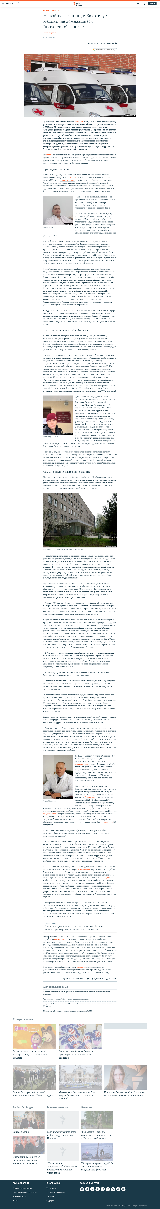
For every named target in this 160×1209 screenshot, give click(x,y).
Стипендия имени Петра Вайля (25, 1192)
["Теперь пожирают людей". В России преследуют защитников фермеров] (97, 1152)
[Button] (93, 43)
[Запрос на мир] (29, 1120)
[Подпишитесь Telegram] (103, 1189)
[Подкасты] (118, 1189)
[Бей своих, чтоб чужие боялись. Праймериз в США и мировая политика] (80, 1036)
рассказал (81, 967)
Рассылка (50, 1197)
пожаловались (84, 869)
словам (49, 155)
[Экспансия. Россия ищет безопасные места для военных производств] (29, 1145)
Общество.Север (51, 11)
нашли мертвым (67, 180)
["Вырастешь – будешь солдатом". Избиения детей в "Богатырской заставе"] (97, 1120)
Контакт (16, 1201)
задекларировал (82, 764)
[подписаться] (123, 1189)
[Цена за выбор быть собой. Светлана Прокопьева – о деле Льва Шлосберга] (125, 1077)
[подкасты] (144, 3)
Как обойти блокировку (55, 1192)
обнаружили (89, 797)
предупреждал (49, 814)
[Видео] (138, 3)
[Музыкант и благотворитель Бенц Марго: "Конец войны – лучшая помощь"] (80, 1077)
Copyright (50, 1201)
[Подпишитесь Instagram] (108, 1189)
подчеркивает (60, 939)
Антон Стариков (49, 33)
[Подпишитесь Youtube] (97, 1189)
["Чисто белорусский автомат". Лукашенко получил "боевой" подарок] (34, 1077)
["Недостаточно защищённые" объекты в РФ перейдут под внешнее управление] (63, 1152)
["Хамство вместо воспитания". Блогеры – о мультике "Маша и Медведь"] (34, 1036)
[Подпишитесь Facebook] (87, 1189)
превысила (108, 822)
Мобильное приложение (22, 1188)
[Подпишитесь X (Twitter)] (92, 1189)
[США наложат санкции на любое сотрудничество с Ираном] (63, 1120)
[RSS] (113, 1189)
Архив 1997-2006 (19, 1197)
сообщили (79, 122)
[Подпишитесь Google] (82, 1189)
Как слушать (51, 1188)
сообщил (105, 878)
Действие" (72, 178)
